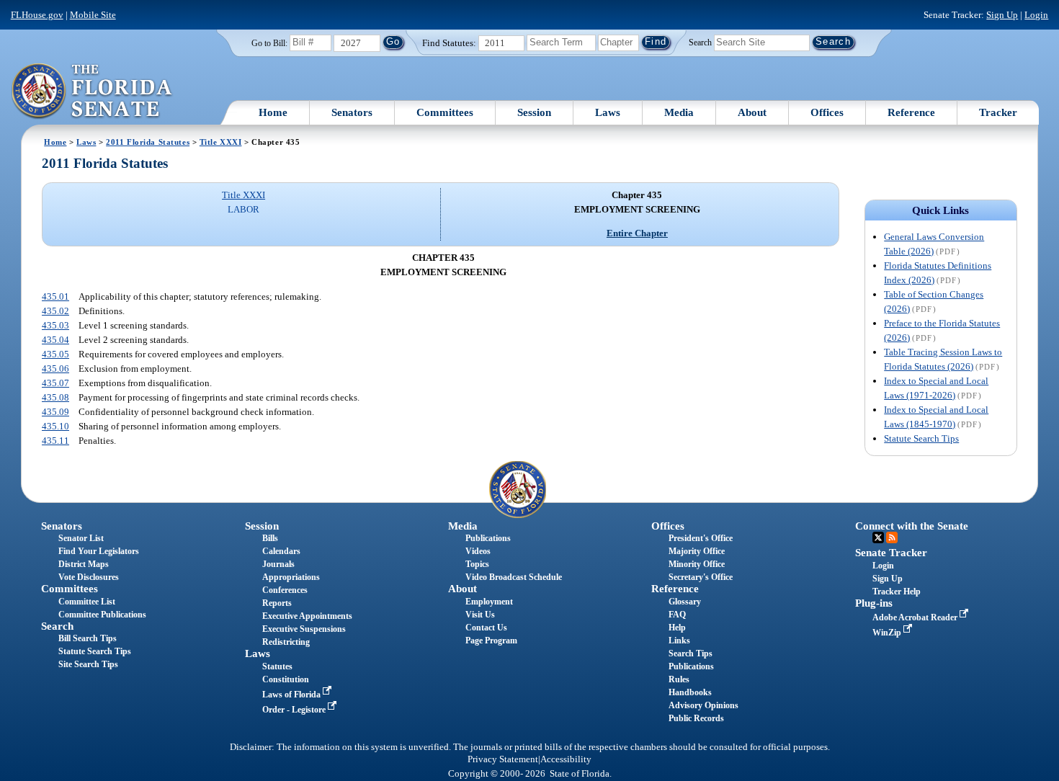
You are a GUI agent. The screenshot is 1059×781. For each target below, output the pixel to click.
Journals (278, 564)
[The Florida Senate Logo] (93, 91)
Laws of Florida (292, 694)
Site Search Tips (88, 664)
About (752, 112)
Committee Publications (102, 615)
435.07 (55, 383)
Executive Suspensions (304, 629)
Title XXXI (221, 142)
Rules (679, 679)
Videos (478, 551)
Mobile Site (93, 14)
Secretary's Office (701, 577)
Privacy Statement (503, 759)
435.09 (55, 411)
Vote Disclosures (88, 577)
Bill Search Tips (87, 638)
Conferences (285, 590)
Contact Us (486, 627)
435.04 (55, 339)
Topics (477, 564)
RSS (892, 537)
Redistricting (286, 642)
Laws (607, 112)
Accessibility (565, 759)
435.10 (55, 426)
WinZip (887, 633)
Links (679, 640)
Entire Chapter (637, 233)
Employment (489, 602)
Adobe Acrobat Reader (916, 617)
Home (273, 112)
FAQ (677, 615)
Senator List (81, 538)
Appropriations (291, 577)
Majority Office (697, 551)
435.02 (55, 310)
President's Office (701, 538)
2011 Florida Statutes (147, 142)
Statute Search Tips (921, 438)
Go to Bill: (269, 43)
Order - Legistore (295, 710)
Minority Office (697, 564)
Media (679, 112)
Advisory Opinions (703, 705)
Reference (911, 112)
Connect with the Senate (911, 526)
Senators (351, 112)
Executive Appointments (307, 616)
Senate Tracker (891, 552)
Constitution (285, 679)
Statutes (277, 666)
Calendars (281, 551)
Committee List (86, 602)
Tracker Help (896, 591)
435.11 (55, 440)
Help (677, 627)
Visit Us (480, 615)
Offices (827, 112)
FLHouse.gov (37, 14)
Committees (444, 112)
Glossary (685, 602)
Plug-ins (874, 603)
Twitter (878, 537)
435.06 (55, 368)
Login (1036, 14)
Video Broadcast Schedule (513, 577)
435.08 (55, 397)
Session (534, 112)
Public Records (696, 718)
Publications (488, 538)
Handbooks (690, 692)
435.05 (55, 354)
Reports (277, 603)
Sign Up (1002, 14)
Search (700, 41)
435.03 (55, 325)
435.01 (55, 296)
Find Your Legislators (98, 551)
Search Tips (690, 653)
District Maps (83, 564)
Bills (270, 538)
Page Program (491, 640)
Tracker (998, 112)
